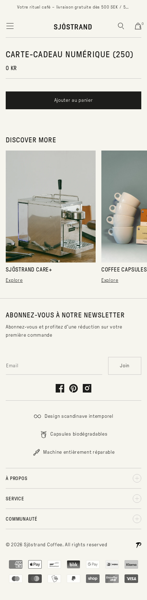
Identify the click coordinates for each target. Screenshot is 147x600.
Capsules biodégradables (78, 434)
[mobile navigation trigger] (10, 26)
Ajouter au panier (73, 100)
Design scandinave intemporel (78, 416)
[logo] (73, 26)
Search (121, 26)
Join (125, 365)
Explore (14, 280)
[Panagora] (138, 544)
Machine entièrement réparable (78, 452)
